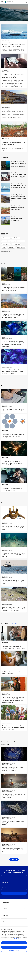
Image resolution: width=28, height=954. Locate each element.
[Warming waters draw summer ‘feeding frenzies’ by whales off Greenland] (6, 187)
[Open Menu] (2, 2)
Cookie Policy (17, 938)
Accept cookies (14, 943)
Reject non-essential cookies (14, 947)
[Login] (26, 2)
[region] (14, 940)
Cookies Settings (14, 950)
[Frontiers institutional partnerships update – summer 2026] (6, 220)
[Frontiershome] (9, 2)
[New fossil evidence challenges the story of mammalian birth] (6, 209)
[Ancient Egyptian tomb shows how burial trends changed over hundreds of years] (6, 198)
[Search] (22, 2)
